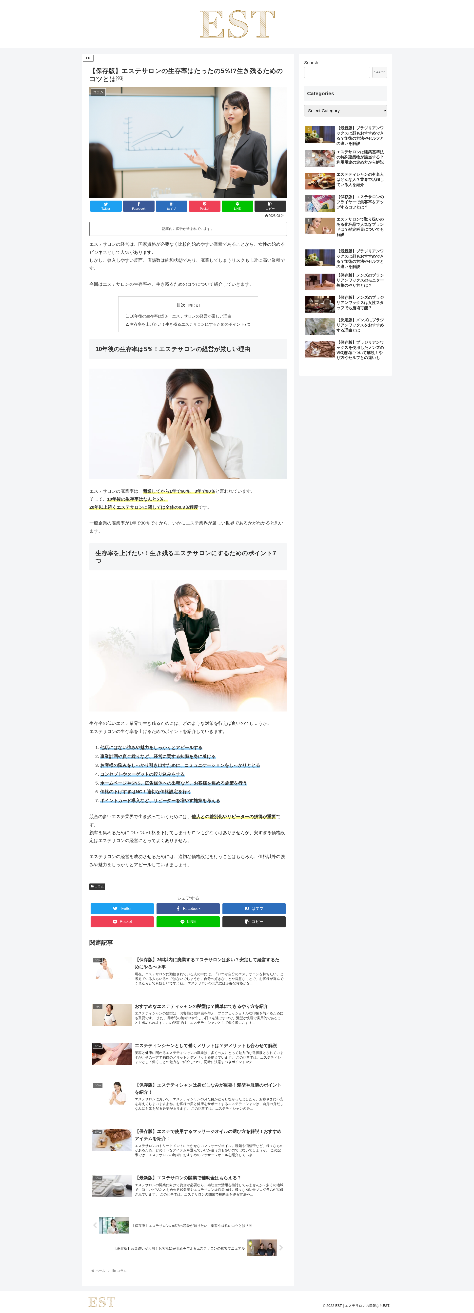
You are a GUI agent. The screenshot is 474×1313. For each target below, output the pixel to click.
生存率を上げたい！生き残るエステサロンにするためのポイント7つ (190, 324)
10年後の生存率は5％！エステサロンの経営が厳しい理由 (180, 316)
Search (311, 62)
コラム (99, 886)
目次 (181, 304)
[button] (270, 206)
